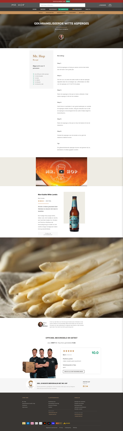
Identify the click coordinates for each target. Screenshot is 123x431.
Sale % (88, 9)
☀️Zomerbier (77, 9)
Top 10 (40, 12)
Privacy (61, 427)
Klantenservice (51, 401)
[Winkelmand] (110, 5)
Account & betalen (52, 405)
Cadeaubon (72, 12)
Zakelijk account (78, 409)
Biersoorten (50, 12)
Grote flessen (61, 12)
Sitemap (75, 427)
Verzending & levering (53, 403)
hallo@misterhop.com (52, 412)
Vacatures (24, 405)
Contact (50, 407)
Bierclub (81, 12)
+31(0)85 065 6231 (52, 414)
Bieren (43, 9)
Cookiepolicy (68, 427)
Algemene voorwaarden (51, 427)
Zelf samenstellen (63, 9)
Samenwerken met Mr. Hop (28, 403)
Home (35, 9)
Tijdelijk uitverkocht (48, 234)
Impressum (25, 407)
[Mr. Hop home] (18, 5)
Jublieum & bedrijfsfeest (80, 407)
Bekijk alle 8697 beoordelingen (73, 371)
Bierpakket (53, 9)
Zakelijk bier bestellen (80, 401)
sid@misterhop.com (78, 414)
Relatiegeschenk (78, 405)
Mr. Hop (24, 401)
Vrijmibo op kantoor (79, 403)
